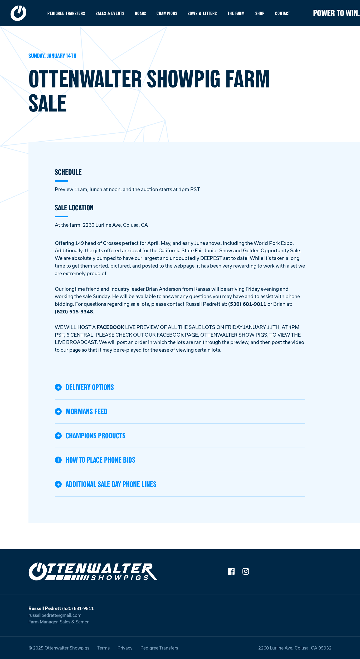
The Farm (236, 13)
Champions (167, 13)
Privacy (125, 647)
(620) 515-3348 (74, 311)
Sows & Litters (202, 13)
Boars (140, 13)
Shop (260, 13)
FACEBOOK (110, 327)
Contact (282, 13)
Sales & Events (110, 13)
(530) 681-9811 (247, 304)
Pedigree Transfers (66, 13)
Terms (103, 647)
